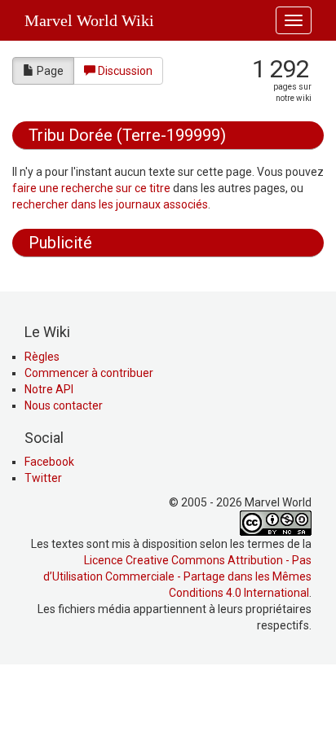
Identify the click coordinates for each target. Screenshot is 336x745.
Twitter (43, 477)
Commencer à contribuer (88, 372)
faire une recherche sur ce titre (91, 188)
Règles (42, 356)
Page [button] (50, 70)
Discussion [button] (125, 70)
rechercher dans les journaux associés (110, 204)
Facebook (49, 461)
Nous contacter (63, 405)
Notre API (48, 389)
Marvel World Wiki (89, 20)
